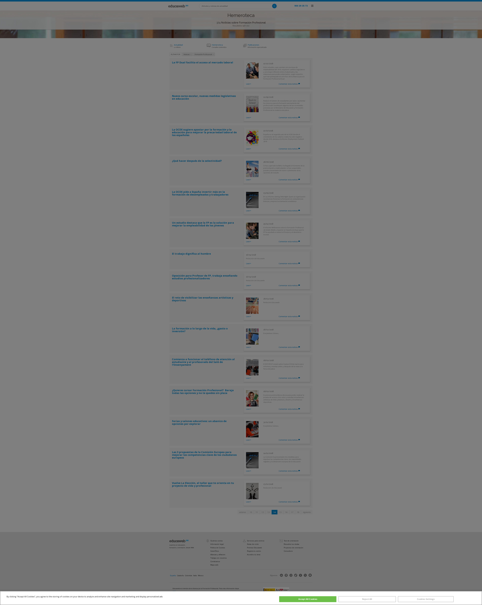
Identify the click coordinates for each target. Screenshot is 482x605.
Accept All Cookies (307, 599)
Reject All (367, 599)
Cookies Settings (426, 599)
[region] (241, 598)
